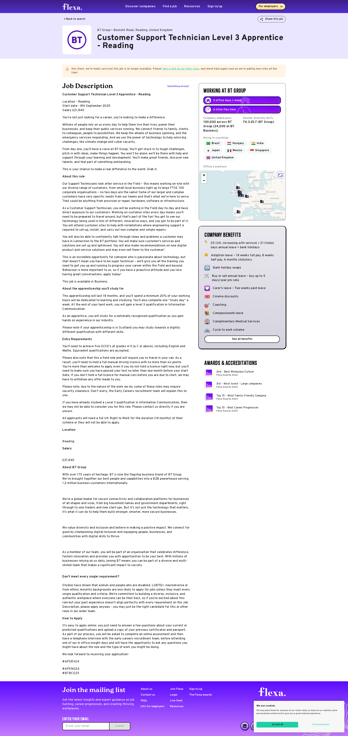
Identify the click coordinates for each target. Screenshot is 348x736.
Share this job (274, 19)
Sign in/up (215, 7)
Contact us (148, 695)
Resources (192, 7)
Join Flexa (176, 689)
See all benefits (242, 339)
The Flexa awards (200, 695)
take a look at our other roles (180, 69)
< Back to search (74, 19)
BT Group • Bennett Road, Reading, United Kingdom (135, 30)
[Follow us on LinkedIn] (245, 726)
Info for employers (152, 706)
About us (146, 689)
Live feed (176, 700)
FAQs (144, 700)
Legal (173, 695)
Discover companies (140, 7)
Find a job (170, 7)
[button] (242, 195)
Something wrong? (178, 86)
